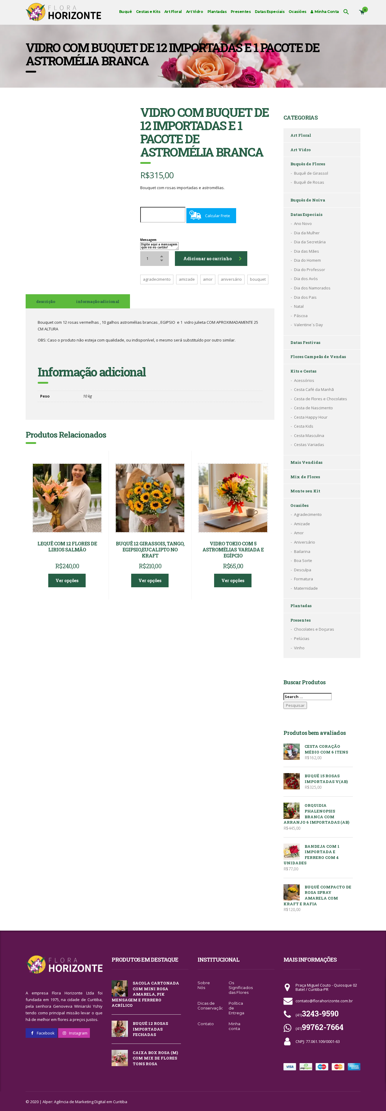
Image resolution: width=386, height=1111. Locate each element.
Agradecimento (308, 514)
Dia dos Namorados (312, 288)
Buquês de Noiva (307, 200)
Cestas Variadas (309, 444)
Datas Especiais (269, 12)
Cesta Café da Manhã (314, 389)
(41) (317, 1015)
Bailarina (302, 551)
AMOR (208, 279)
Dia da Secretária (310, 242)
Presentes (241, 12)
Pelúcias (301, 638)
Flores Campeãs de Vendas (318, 356)
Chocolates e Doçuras (314, 629)
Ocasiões (297, 12)
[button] (346, 12)
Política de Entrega (236, 1008)
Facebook (45, 1033)
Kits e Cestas (303, 371)
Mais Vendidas (306, 462)
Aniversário (304, 542)
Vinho (299, 648)
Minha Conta (326, 12)
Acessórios (304, 380)
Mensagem (148, 240)
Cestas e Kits (148, 12)
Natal (299, 306)
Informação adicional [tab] (97, 301)
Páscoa (301, 315)
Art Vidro (194, 12)
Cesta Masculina (309, 435)
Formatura (303, 579)
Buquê (125, 12)
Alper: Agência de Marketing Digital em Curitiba (85, 1101)
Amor (299, 532)
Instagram (77, 1033)
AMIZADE (187, 279)
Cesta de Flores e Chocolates (320, 398)
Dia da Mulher (307, 233)
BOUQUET (258, 279)
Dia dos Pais (305, 297)
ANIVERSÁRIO (231, 279)
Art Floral (173, 12)
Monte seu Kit (305, 491)
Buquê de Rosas (309, 182)
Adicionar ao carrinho (207, 258)
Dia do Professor (309, 269)
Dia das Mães (306, 251)
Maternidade (306, 588)
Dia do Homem (307, 260)
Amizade (302, 523)
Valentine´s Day (308, 324)
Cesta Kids (303, 426)
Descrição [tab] (45, 301)
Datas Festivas (305, 342)
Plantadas (216, 12)
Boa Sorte (303, 560)
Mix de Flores (305, 476)
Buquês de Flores (307, 164)
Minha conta (234, 1026)
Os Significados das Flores (241, 987)
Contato (206, 1023)
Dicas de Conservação (211, 1005)
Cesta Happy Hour (310, 417)
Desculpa (302, 570)
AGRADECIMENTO (157, 279)
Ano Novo (303, 223)
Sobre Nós (204, 985)
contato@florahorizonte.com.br (324, 1000)
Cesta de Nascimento (313, 407)
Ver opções (66, 580)
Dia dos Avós (306, 278)
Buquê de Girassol (311, 173)
